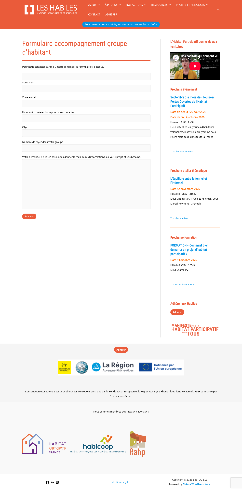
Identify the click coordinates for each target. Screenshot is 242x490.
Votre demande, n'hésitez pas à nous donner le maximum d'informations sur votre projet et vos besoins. (81, 156)
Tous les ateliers (179, 218)
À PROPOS (111, 5)
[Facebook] (47, 482)
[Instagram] (57, 482)
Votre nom (28, 82)
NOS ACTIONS (134, 5)
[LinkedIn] (52, 482)
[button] (218, 9)
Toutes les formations (182, 284)
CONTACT (94, 14)
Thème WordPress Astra (196, 484)
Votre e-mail (29, 97)
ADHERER (111, 14)
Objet (25, 127)
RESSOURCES (159, 5)
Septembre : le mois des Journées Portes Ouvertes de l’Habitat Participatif (192, 101)
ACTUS (92, 5)
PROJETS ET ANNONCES (190, 5)
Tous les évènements (182, 151)
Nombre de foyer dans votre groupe (42, 141)
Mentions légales (120, 482)
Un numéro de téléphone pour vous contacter (48, 112)
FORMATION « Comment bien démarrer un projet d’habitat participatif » (189, 249)
